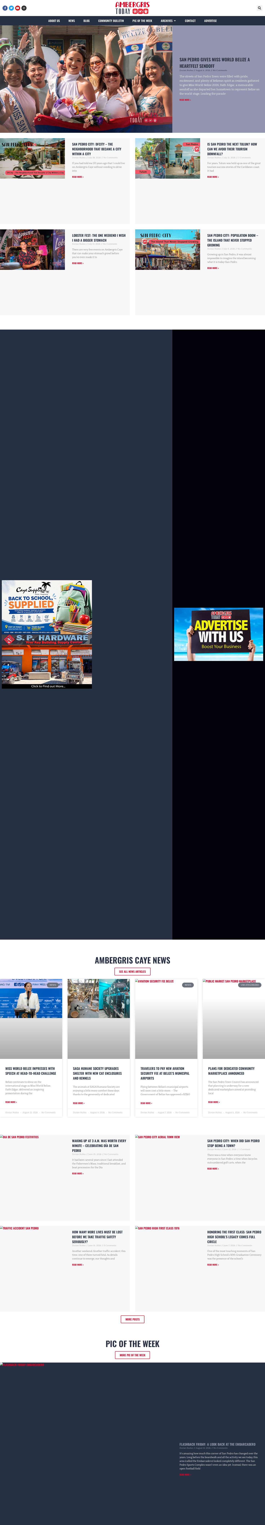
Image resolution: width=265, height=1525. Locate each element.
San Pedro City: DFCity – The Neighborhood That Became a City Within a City (96, 149)
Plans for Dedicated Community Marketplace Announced (231, 1071)
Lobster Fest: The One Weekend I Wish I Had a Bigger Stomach (99, 238)
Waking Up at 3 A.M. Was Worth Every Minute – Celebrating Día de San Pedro (99, 1145)
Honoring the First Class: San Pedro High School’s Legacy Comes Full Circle (234, 1237)
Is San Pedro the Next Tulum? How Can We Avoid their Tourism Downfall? (232, 149)
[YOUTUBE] (17, 8)
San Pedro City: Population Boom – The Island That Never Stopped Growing (232, 240)
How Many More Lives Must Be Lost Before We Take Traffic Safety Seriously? (97, 1237)
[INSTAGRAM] (23, 8)
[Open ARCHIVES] (174, 21)
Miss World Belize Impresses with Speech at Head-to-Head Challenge (30, 1071)
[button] (259, 8)
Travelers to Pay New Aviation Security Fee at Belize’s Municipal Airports (165, 1073)
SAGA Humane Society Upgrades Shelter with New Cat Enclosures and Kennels (97, 1073)
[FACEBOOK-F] (5, 8)
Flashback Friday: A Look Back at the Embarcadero (217, 1444)
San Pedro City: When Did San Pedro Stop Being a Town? (233, 1143)
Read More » (185, 99)
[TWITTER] (11, 8)
